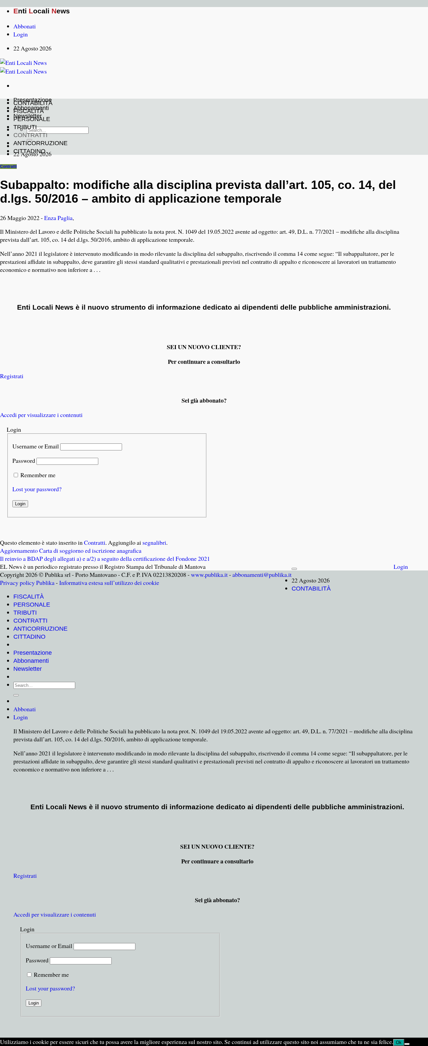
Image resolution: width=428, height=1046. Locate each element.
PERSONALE (31, 119)
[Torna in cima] (294, 569)
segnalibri (154, 542)
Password (23, 460)
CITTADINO (29, 151)
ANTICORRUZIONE (40, 143)
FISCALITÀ (28, 111)
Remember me (38, 475)
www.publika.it (209, 574)
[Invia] (16, 695)
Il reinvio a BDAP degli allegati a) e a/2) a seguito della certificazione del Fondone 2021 (105, 558)
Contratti (8, 166)
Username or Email (35, 446)
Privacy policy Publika (27, 583)
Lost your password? (37, 489)
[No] (407, 1044)
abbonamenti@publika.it (262, 574)
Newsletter (27, 668)
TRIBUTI (25, 127)
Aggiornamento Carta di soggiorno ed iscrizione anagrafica (70, 550)
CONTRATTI (30, 135)
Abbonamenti (31, 660)
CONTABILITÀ (32, 103)
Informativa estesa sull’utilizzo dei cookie (109, 583)
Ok (399, 1042)
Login (401, 566)
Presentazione (32, 652)
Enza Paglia (58, 218)
